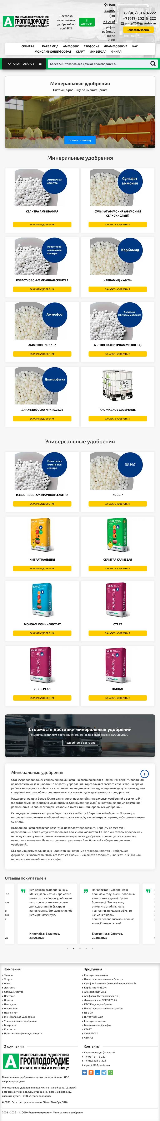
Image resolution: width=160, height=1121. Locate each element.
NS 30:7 (117, 495)
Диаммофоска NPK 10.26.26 (42, 409)
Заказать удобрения (42, 224)
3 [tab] (80, 949)
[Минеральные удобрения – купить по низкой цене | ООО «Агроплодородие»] (26, 21)
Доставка (9, 987)
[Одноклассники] (91, 1072)
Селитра (27, 46)
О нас (7, 983)
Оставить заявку (80, 140)
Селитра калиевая (117, 559)
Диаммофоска (116, 46)
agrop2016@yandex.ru (140, 23)
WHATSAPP (87, 23)
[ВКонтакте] (84, 1072)
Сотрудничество (14, 991)
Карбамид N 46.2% (118, 280)
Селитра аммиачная (42, 211)
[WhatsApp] (110, 1072)
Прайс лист (11, 1012)
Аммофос (71, 46)
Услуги (8, 979)
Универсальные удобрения (20, 1020)
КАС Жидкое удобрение (118, 409)
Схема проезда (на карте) (99, 1052)
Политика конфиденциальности (23, 1033)
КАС (135, 46)
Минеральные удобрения (19, 1016)
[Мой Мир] (97, 1072)
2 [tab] (74, 949)
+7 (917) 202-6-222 (139, 18)
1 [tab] (67, 949)
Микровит (10, 1025)
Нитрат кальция (42, 559)
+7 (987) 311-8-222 (140, 13)
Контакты (10, 1029)
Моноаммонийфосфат (53, 51)
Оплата (8, 999)
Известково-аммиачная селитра (42, 495)
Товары (8, 974)
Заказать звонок (138, 30)
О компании (11, 1008)
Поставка (9, 995)
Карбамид (50, 46)
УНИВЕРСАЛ (98, 51)
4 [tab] (86, 949)
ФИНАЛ (116, 51)
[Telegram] (103, 1072)
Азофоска (91, 46)
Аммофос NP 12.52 (42, 345)
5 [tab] (92, 949)
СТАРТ (80, 51)
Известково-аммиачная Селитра (42, 280)
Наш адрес (10, 1004)
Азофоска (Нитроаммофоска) (117, 345)
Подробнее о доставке (80, 742)
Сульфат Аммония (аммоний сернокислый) (110, 983)
